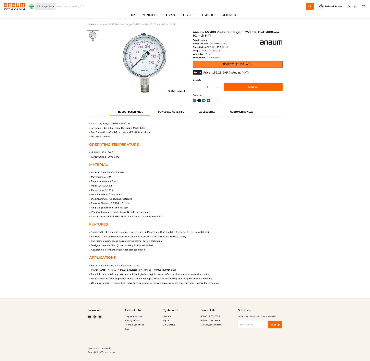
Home (90, 24)
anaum (203, 40)
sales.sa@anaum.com (210, 324)
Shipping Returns (133, 316)
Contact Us (106, 348)
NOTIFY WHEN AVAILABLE (237, 64)
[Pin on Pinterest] (208, 100)
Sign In (166, 320)
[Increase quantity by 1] (218, 87)
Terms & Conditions (134, 324)
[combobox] (181, 6)
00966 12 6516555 (210, 316)
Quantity (197, 80)
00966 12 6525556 (210, 320)
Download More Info (171, 112)
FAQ (127, 328)
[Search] (310, 6)
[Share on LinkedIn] (204, 100)
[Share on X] (199, 100)
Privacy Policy (132, 320)
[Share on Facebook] (194, 100)
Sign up (275, 324)
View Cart (167, 316)
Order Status (169, 324)
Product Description (130, 112)
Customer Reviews (241, 112)
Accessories (207, 112)
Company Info (93, 348)
